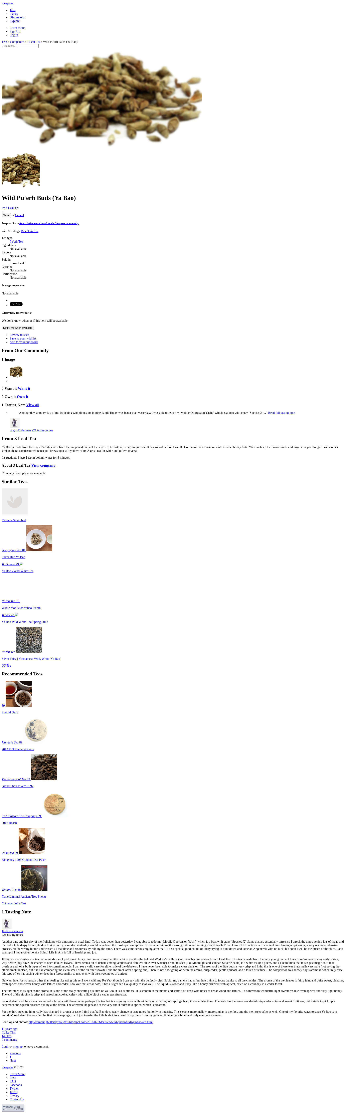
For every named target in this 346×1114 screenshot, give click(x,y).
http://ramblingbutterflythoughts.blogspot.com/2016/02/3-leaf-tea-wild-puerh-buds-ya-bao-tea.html (91, 1022)
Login (5, 1046)
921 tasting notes (42, 430)
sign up (18, 1046)
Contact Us (17, 1099)
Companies (17, 41)
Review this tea (19, 335)
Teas (12, 10)
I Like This (9, 1032)
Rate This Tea (29, 231)
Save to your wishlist (23, 338)
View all (32, 405)
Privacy (14, 1095)
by (10, 207)
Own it (22, 397)
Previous (15, 1053)
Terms (13, 1092)
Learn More (17, 27)
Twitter (14, 1088)
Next (13, 1060)
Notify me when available (17, 327)
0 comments (9, 1039)
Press (13, 1077)
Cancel (19, 215)
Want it (24, 388)
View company (43, 465)
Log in (14, 35)
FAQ (13, 1081)
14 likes (6, 1036)
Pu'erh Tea (16, 241)
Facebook (16, 1085)
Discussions (17, 17)
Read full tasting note (281, 412)
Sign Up (15, 31)
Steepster (7, 3)
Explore (15, 21)
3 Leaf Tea (33, 41)
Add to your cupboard (24, 342)
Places (14, 13)
